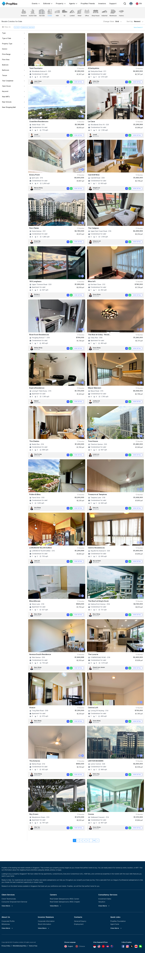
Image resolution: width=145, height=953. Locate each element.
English (70, 946)
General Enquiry (80, 921)
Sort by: (134, 21)
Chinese (82, 946)
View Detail (78, 82)
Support (112, 3)
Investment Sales (104, 899)
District (4, 49)
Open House (6, 86)
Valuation (101, 902)
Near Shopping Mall (9, 107)
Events (34, 3)
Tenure (4, 75)
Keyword (5, 91)
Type (4, 33)
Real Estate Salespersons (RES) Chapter (65, 902)
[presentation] (79, 63)
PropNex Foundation (118, 921)
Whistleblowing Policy (20, 946)
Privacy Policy (6, 946)
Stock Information (44, 924)
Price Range (6, 54)
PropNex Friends (88, 3)
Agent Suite (114, 924)
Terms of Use (33, 946)
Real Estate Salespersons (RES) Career (64, 899)
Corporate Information (46, 921)
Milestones (6, 924)
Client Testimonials (9, 899)
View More (6, 906)
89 (94, 840)
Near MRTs (6, 97)
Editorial (46, 3)
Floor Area (5, 59)
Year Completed (7, 81)
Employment (78, 924)
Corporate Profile (8, 921)
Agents (72, 3)
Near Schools (6, 102)
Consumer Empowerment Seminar (14, 902)
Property (59, 3)
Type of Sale (6, 38)
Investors (102, 3)
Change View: (111, 21)
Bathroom (5, 70)
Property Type (7, 44)
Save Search (138, 27)
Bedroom (5, 65)
